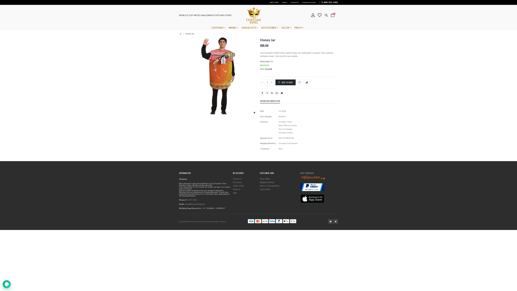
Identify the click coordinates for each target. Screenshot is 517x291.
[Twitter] (335, 221)
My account (237, 182)
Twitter (267, 93)
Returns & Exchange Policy (270, 186)
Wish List (236, 189)
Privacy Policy (265, 179)
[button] (254, 112)
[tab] (272, 101)
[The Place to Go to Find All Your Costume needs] (258, 15)
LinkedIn (272, 93)
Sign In (284, 2)
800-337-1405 (331, 2)
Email (282, 93)
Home (181, 34)
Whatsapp (277, 93)
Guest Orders (265, 189)
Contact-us (237, 179)
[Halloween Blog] (313, 177)
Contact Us (295, 2)
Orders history (238, 186)
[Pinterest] (330, 221)
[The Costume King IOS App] (312, 198)
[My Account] (312, 15)
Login (235, 193)
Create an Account (309, 2)
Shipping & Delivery (267, 182)
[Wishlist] (319, 15)
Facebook (262, 93)
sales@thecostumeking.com (194, 204)
